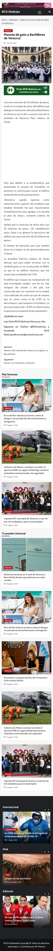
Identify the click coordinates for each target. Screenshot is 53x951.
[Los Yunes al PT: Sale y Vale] (26, 912)
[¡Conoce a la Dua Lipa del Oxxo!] (26, 869)
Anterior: (26, 350)
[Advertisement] (26, 151)
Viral (7, 875)
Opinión (9, 917)
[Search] (49, 11)
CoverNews (25, 946)
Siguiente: (19, 361)
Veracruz (8, 31)
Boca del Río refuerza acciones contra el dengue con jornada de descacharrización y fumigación (25, 418)
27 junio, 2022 (11, 43)
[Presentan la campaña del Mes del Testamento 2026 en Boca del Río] (26, 657)
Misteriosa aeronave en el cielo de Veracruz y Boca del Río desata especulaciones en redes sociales (24, 577)
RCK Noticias (11, 12)
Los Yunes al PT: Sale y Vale (20, 920)
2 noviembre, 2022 (14, 882)
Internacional (11, 830)
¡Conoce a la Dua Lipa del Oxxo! (22, 878)
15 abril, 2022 (12, 840)
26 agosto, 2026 (12, 584)
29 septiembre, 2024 (14, 924)
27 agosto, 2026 (12, 425)
